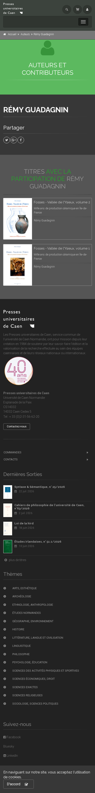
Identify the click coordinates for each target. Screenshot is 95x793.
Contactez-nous (17, 426)
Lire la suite (72, 206)
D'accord (13, 784)
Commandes (12, 452)
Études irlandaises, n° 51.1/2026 (37, 541)
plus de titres (17, 560)
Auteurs (25, 34)
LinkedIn (12, 755)
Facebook (13, 737)
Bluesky (8, 746)
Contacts (11, 459)
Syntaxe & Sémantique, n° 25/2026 (39, 487)
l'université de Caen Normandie (24, 339)
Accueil (12, 34)
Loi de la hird (24, 523)
